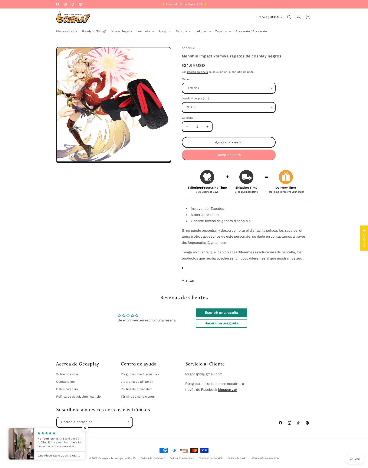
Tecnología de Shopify (123, 458)
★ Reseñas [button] (364, 238)
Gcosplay (104, 458)
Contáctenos (65, 381)
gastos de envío (197, 71)
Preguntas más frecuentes (140, 374)
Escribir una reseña (221, 312)
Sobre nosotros (67, 374)
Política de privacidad (136, 389)
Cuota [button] (190, 281)
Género (186, 79)
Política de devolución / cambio (78, 396)
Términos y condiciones (138, 396)
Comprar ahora (229, 155)
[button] (145, 31)
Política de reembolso (153, 458)
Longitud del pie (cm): (196, 98)
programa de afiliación (137, 381)
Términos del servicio (210, 458)
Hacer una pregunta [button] (221, 323)
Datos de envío (67, 389)
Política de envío (237, 458)
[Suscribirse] (127, 422)
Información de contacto (265, 458)
